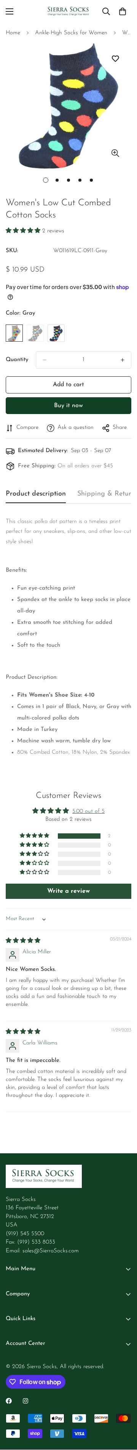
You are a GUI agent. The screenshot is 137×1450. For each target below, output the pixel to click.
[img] (23, 941)
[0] (122, 11)
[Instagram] (25, 1401)
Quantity (17, 360)
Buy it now (68, 406)
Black (35, 333)
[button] (24, 231)
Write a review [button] (68, 891)
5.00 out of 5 (88, 811)
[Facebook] (9, 1401)
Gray (14, 333)
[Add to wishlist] (115, 58)
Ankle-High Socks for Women (71, 33)
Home (13, 33)
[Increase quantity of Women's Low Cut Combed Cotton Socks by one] (122, 360)
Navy (56, 333)
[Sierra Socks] (68, 11)
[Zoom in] (115, 153)
